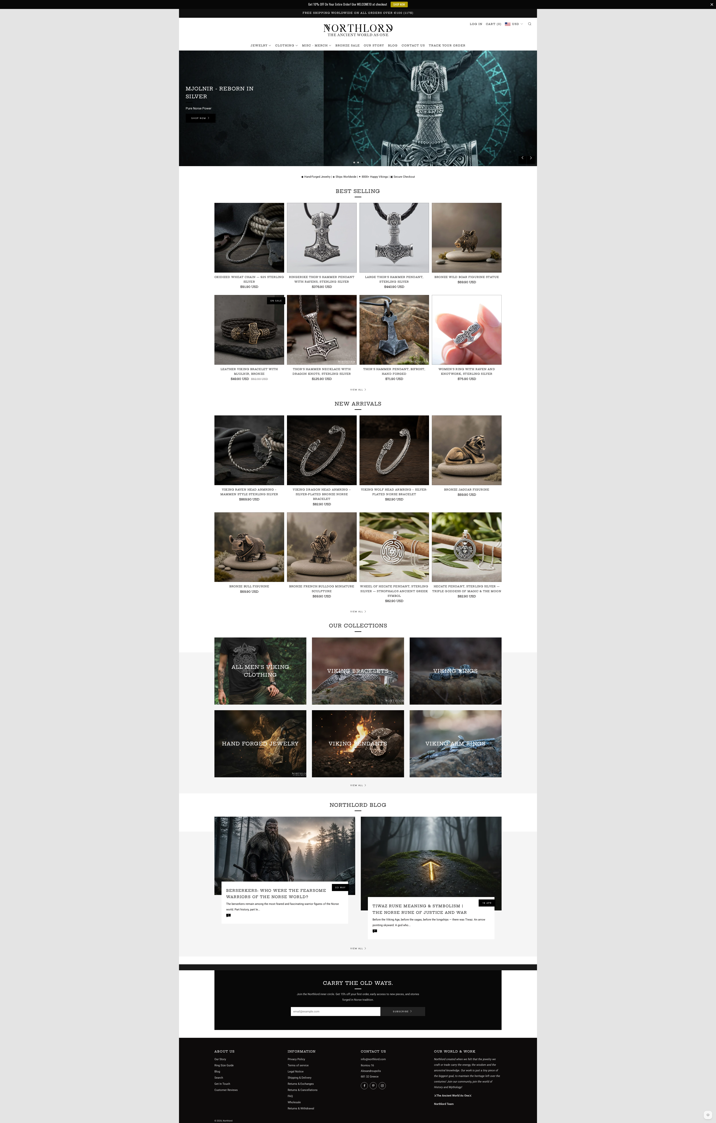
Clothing (284, 45)
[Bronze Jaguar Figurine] (467, 450)
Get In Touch (222, 1084)
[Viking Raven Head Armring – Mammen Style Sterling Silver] (249, 450)
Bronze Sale (347, 45)
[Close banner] (711, 4)
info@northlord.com (373, 1059)
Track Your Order (447, 45)
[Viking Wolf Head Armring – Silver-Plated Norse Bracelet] (394, 450)
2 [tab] (358, 162)
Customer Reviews (226, 1090)
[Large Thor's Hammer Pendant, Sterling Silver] (394, 238)
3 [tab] (362, 162)
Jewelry (259, 45)
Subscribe (401, 1011)
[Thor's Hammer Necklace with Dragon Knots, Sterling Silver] (322, 330)
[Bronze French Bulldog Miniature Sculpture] (322, 547)
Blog (393, 45)
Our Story (374, 45)
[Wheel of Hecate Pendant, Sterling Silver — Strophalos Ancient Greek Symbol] (394, 547)
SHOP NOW (399, 4)
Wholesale (294, 1102)
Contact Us (413, 45)
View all (356, 389)
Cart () (494, 24)
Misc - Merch (315, 45)
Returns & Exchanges (301, 1084)
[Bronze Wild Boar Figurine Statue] (467, 238)
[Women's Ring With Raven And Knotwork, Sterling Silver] (467, 330)
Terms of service (298, 1065)
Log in (476, 24)
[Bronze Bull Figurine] (249, 547)
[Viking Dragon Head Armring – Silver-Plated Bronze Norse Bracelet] (322, 450)
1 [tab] (354, 162)
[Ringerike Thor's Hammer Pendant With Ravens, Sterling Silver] (322, 238)
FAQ (290, 1096)
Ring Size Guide (224, 1065)
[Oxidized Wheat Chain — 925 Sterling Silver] (249, 238)
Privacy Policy (296, 1059)
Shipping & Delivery (299, 1077)
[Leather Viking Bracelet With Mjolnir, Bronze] (249, 330)
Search (218, 1077)
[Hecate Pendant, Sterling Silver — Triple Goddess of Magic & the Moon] (467, 547)
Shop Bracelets (203, 114)
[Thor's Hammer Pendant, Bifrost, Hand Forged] (394, 330)
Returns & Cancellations (303, 1090)
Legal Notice (296, 1071)
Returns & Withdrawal (301, 1108)
